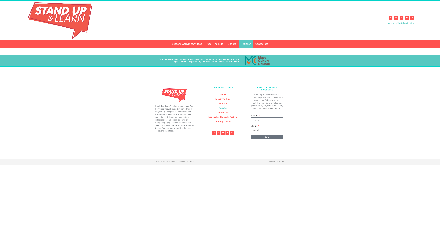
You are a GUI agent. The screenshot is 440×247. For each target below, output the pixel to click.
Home (223, 94)
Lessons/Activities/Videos (187, 44)
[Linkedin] (412, 17)
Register (246, 44)
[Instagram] (396, 17)
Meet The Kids (215, 44)
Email (254, 126)
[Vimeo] (401, 17)
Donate (232, 44)
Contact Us (261, 44)
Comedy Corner (223, 121)
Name (254, 115)
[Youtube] (407, 17)
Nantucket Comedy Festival (223, 117)
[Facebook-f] (390, 17)
